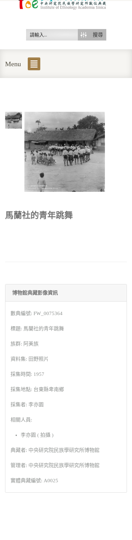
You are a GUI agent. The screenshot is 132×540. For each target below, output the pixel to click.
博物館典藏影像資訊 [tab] (35, 292)
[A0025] (13, 119)
